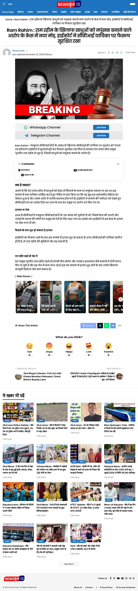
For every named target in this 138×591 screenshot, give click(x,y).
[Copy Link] (121, 52)
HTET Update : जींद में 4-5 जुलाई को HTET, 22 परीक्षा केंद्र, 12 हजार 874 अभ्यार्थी (85, 507)
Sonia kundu (18, 50)
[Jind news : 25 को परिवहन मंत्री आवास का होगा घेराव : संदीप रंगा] (85, 412)
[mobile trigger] (5, 4)
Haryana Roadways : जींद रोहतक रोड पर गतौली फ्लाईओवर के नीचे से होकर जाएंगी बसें (18, 549)
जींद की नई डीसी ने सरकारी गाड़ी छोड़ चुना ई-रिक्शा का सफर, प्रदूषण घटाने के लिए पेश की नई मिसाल (51, 549)
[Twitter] (114, 578)
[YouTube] (118, 578)
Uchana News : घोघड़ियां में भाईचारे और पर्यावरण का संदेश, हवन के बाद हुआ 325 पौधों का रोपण (52, 469)
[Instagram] (126, 578)
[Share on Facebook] (109, 52)
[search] (126, 4)
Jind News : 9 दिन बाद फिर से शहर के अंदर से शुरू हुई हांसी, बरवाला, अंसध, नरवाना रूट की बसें (18, 469)
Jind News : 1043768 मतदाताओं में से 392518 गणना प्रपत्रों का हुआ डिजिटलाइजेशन (52, 507)
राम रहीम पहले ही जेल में (84, 170)
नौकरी (74, 541)
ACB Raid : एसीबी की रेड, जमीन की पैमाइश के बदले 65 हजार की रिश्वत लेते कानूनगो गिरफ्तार (85, 469)
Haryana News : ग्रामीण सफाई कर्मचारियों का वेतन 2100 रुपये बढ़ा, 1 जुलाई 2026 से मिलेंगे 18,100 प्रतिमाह (119, 469)
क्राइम (74, 462)
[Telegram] (130, 578)
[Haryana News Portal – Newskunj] (14, 578)
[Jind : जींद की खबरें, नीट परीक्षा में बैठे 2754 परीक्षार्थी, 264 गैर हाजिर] (85, 533)
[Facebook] (110, 578)
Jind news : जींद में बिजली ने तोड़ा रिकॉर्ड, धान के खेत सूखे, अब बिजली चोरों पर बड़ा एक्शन (52, 428)
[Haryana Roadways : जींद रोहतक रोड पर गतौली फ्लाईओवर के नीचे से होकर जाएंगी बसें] (18, 533)
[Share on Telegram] (117, 52)
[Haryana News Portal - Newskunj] (69, 4)
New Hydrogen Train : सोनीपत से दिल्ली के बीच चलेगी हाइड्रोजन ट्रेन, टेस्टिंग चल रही (119, 428)
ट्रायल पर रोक (29, 175)
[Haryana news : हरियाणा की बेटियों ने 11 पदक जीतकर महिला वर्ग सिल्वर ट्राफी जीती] (18, 491)
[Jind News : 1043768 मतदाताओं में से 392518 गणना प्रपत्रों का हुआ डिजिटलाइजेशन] (52, 491)
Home (8, 19)
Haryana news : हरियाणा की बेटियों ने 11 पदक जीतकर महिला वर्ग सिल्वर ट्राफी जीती (18, 507)
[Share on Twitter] (100, 325)
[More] (120, 325)
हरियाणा (7, 420)
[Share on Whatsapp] (113, 52)
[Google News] (122, 578)
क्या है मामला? (25, 170)
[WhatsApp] (133, 578)
